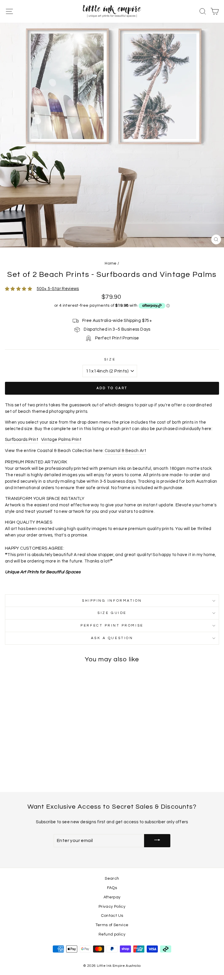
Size (110, 359)
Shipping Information (112, 600)
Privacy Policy (112, 907)
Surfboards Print (21, 439)
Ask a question (112, 638)
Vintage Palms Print (61, 439)
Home (110, 263)
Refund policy (112, 934)
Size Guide (111, 613)
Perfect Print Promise (111, 625)
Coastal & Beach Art (125, 450)
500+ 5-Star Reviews (58, 289)
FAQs (112, 888)
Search (112, 878)
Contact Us (112, 916)
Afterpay (112, 897)
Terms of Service (112, 925)
